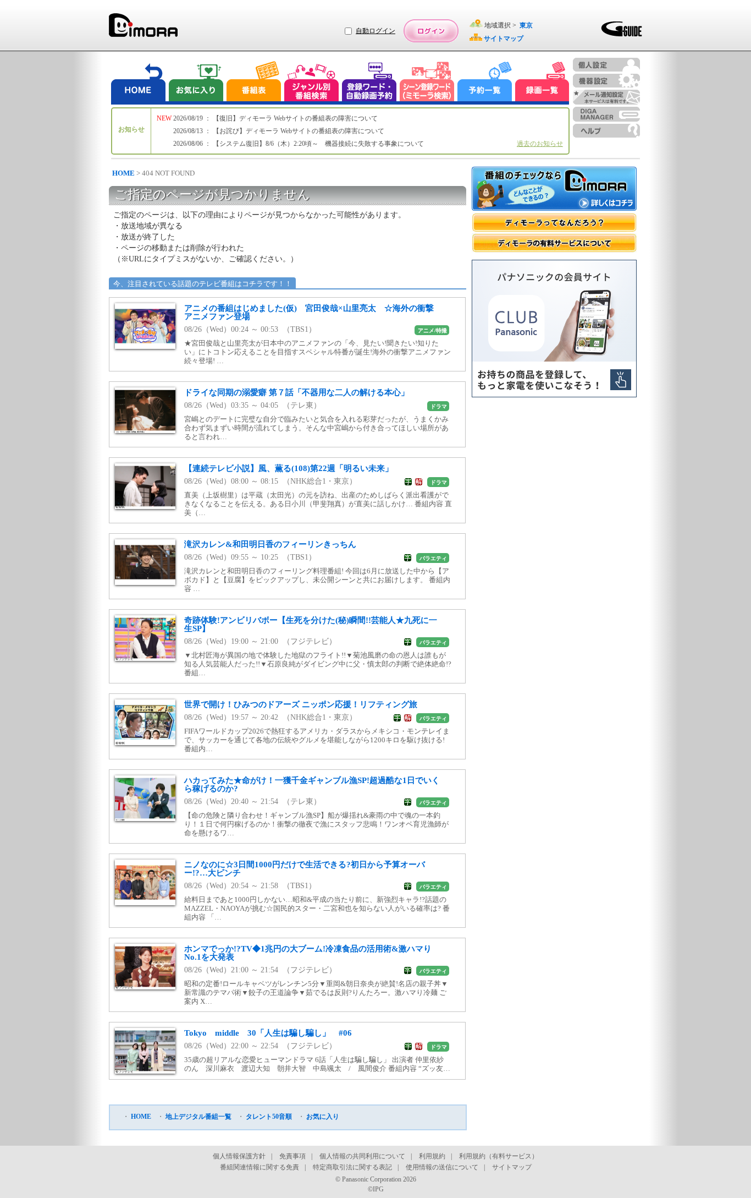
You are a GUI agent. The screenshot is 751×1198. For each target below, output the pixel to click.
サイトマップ (512, 1167)
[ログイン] (431, 30)
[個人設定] (606, 65)
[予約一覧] (484, 83)
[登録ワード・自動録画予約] (369, 83)
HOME (123, 173)
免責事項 (292, 1156)
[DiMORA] (143, 29)
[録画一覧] (542, 83)
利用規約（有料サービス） (498, 1156)
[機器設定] (606, 80)
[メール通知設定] (606, 97)
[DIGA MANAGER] (606, 114)
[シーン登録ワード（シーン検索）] (427, 83)
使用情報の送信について (442, 1167)
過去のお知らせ (540, 143)
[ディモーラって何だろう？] (554, 222)
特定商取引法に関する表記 (352, 1167)
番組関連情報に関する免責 (259, 1167)
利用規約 (432, 1156)
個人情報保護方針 (239, 1156)
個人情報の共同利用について (362, 1156)
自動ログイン (375, 31)
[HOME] (138, 83)
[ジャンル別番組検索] (311, 83)
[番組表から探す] (253, 83)
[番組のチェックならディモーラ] (554, 190)
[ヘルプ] (606, 131)
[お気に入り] (195, 83)
